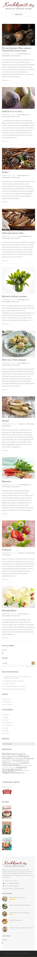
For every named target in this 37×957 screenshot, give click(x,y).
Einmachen (20, 759)
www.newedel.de (13, 886)
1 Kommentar (15, 301)
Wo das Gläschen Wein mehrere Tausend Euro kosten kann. (16, 49)
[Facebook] (2, 653)
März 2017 (7, 704)
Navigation (18, 14)
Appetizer (7, 714)
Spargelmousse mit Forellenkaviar (19, 912)
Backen (6, 754)
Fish (11, 761)
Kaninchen (23, 765)
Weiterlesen (5, 80)
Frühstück (27, 761)
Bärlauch (24, 756)
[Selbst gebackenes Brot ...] (18, 219)
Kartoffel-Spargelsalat (15, 920)
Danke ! (5, 172)
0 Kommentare (16, 177)
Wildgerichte (20, 773)
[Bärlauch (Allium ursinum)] (18, 280)
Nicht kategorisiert (23, 53)
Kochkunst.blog (6, 55)
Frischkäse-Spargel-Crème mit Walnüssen (21, 928)
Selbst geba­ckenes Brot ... (14, 232)
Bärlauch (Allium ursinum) (14, 296)
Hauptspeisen (8, 723)
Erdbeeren (6, 549)
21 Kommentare (16, 55)
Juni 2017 (6, 699)
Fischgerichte (6, 761)
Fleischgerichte (18, 761)
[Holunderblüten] (18, 597)
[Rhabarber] (18, 468)
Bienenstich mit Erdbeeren (17, 897)
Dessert (6, 720)
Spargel (5, 420)
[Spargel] (18, 407)
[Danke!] (18, 159)
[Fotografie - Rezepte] (18, 8)
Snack (6, 728)
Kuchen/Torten (8, 725)
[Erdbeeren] (18, 533)
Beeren (14, 754)
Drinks (14, 759)
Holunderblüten (9, 610)
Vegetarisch (9, 772)
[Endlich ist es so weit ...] (18, 98)
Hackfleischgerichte (15, 763)
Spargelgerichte (12, 770)
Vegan (27, 770)
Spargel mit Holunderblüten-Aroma (19, 905)
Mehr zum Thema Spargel (14, 359)
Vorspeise (7, 733)
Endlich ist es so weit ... (13, 111)
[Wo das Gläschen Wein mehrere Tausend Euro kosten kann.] (18, 35)
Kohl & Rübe (28, 765)
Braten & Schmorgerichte (14, 755)
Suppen (6, 731)
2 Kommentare (16, 116)
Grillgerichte (6, 763)
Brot (19, 236)
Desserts (7, 758)
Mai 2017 (6, 702)
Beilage (6, 717)
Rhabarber (7, 481)
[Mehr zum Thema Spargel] (18, 344)
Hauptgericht (24, 763)
